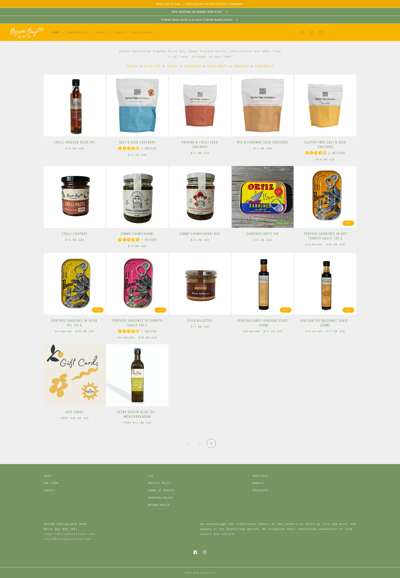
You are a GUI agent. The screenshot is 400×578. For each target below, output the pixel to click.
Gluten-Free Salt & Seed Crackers (325, 144)
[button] (57, 32)
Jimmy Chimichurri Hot (200, 233)
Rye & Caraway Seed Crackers (262, 142)
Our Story (51, 483)
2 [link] (211, 443)
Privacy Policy (159, 483)
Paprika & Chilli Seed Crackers (200, 144)
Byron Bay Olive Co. (205, 573)
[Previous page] (188, 443)
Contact (49, 490)
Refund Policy (159, 505)
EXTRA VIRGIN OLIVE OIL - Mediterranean (137, 414)
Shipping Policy (160, 497)
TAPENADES (192, 66)
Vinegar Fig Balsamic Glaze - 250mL (325, 322)
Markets (258, 483)
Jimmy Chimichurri (137, 233)
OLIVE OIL (152, 66)
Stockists (260, 490)
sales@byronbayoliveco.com (67, 539)
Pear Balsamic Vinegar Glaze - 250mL (262, 322)
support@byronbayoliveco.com (69, 534)
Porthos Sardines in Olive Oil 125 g (75, 322)
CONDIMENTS (264, 66)
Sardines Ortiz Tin (262, 233)
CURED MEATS (217, 66)
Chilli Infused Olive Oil (74, 142)
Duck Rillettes (199, 320)
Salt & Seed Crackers (137, 142)
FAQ (150, 475)
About (48, 475)
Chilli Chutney (75, 233)
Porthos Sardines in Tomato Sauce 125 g (137, 322)
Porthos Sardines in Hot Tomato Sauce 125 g (325, 236)
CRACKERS (241, 66)
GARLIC (172, 66)
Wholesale (260, 475)
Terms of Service (161, 490)
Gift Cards (74, 412)
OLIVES (132, 66)
